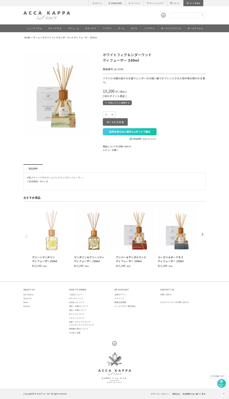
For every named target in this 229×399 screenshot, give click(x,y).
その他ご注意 (75, 332)
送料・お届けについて (78, 306)
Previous (26, 236)
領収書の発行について (78, 328)
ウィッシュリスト (155, 3)
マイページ (134, 3)
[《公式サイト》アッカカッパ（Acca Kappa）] (46, 13)
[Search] (202, 15)
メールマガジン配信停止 (125, 306)
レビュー (175, 3)
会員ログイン (120, 294)
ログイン (97, 3)
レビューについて (76, 318)
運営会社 (176, 393)
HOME (27, 37)
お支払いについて (76, 302)
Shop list (27, 298)
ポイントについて (76, 314)
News (25, 302)
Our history (28, 294)
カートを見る (193, 3)
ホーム (36, 37)
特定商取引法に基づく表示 (194, 393)
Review (26, 306)
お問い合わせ (166, 294)
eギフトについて (76, 298)
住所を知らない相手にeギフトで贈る (129, 131)
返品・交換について (77, 310)
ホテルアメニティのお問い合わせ (174, 302)
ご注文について (76, 294)
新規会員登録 (115, 3)
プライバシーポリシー (160, 393)
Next (202, 234)
